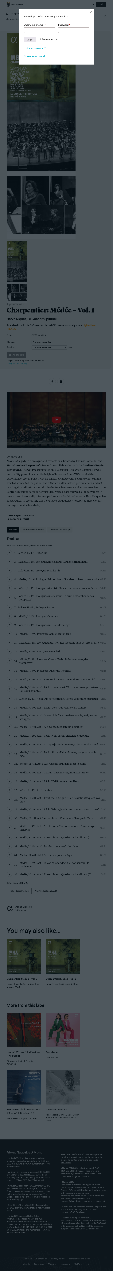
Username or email (34, 25)
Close (91, 12)
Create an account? (34, 56)
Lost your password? (34, 48)
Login (29, 39)
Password (64, 25)
